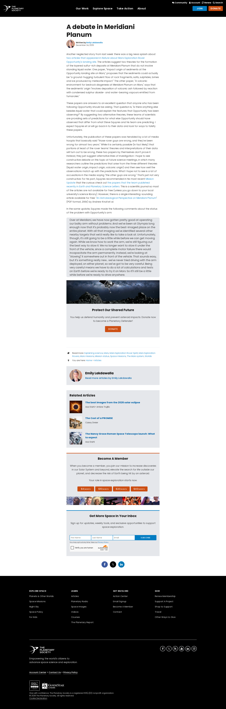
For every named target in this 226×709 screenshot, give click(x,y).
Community (181, 2)
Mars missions (87, 356)
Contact (117, 611)
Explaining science (93, 353)
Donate (216, 8)
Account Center (37, 672)
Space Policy (36, 611)
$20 (121, 489)
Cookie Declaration (38, 698)
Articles (97, 360)
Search (219, 2)
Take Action (125, 8)
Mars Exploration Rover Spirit (124, 353)
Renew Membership (165, 596)
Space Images (79, 606)
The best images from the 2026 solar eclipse (112, 402)
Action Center (120, 596)
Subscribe (145, 537)
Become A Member (123, 606)
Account (195, 2)
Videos (74, 611)
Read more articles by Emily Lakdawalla (108, 378)
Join (200, 8)
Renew (207, 2)
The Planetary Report (82, 622)
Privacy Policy (103, 542)
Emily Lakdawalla (99, 373)
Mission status (102, 356)
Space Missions (37, 601)
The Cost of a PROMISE (99, 418)
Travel (158, 611)
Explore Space (103, 8)
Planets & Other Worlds (41, 596)
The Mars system (135, 356)
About (141, 8)
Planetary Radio (79, 601)
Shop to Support (164, 606)
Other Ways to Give (165, 617)
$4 (86, 489)
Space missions (118, 356)
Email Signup (119, 601)
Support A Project (164, 601)
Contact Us (55, 672)
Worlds (148, 356)
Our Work (82, 8)
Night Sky (34, 606)
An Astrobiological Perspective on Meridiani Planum (126, 198)
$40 (139, 489)
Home (89, 360)
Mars (106, 353)
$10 (103, 489)
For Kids (33, 617)
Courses (75, 617)
